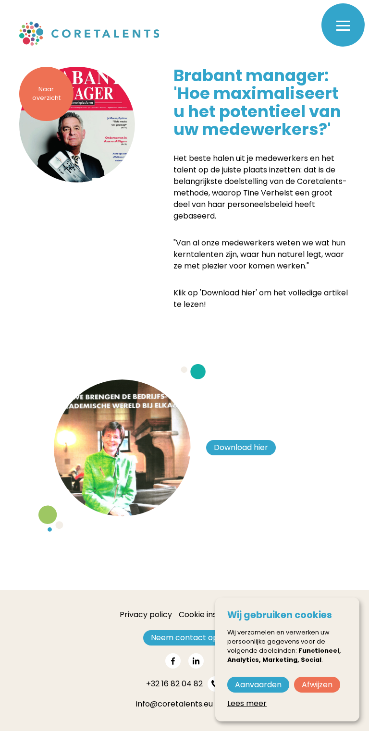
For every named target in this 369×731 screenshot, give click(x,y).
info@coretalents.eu (174, 703)
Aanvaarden (258, 684)
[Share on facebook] (173, 661)
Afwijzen (317, 684)
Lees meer (247, 703)
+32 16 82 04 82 (174, 683)
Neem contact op (184, 637)
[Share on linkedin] (196, 661)
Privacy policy (146, 614)
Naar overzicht (46, 93)
